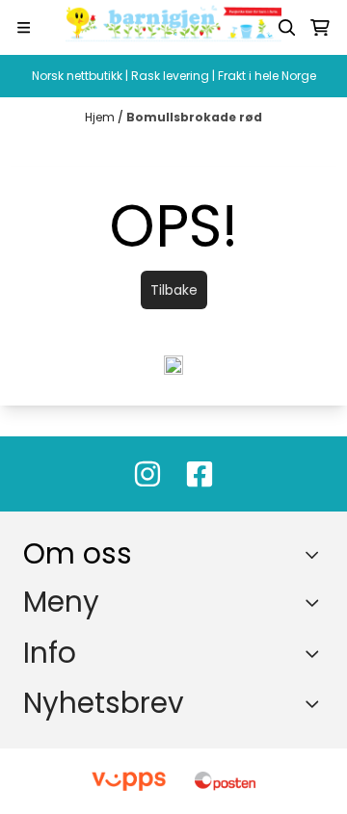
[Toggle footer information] (316, 554)
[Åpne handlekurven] (320, 28)
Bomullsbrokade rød (194, 117)
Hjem (101, 117)
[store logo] (173, 27)
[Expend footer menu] (316, 603)
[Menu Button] (24, 27)
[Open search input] (287, 28)
